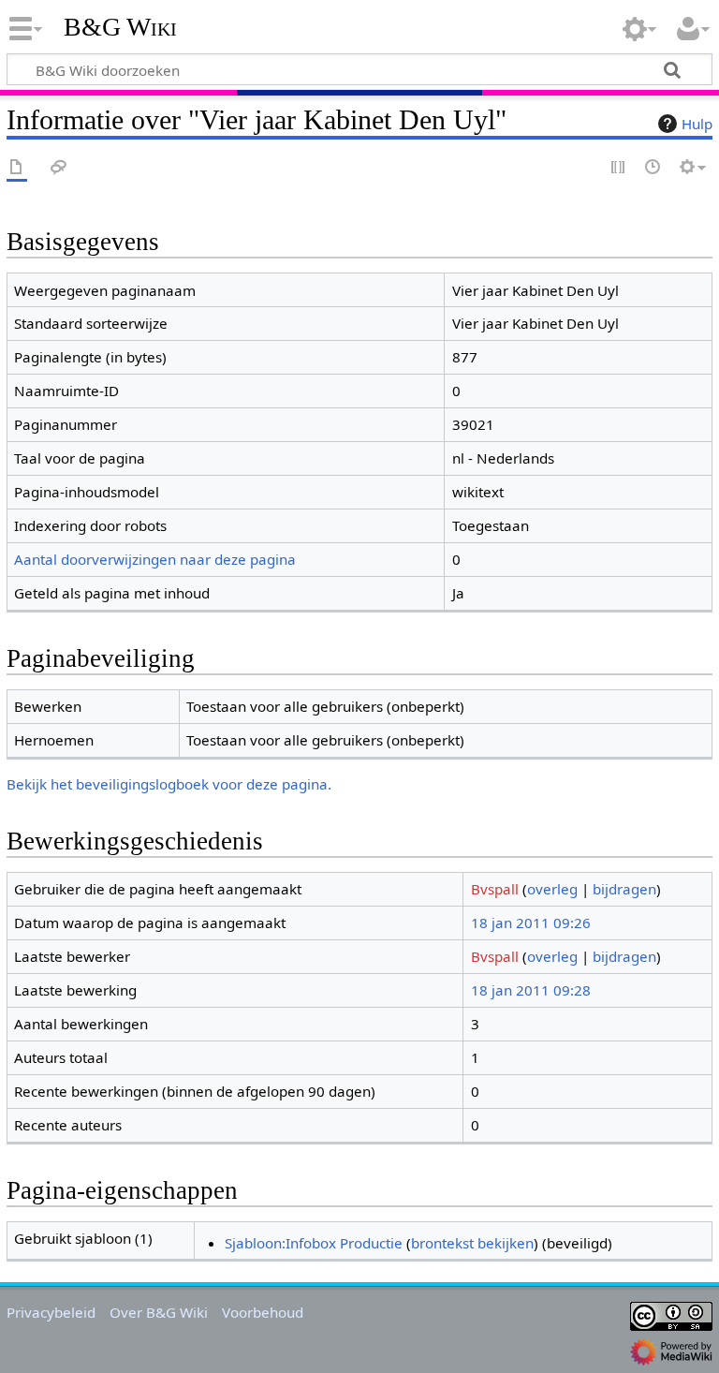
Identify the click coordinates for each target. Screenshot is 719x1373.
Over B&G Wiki (159, 1312)
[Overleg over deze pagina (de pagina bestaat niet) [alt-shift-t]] (59, 168)
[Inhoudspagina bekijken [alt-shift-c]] (17, 168)
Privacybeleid (51, 1312)
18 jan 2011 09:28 (531, 990)
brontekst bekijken (472, 1242)
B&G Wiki (120, 27)
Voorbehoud (262, 1312)
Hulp (697, 123)
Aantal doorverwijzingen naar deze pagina (155, 559)
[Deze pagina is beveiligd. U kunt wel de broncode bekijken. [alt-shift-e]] (619, 168)
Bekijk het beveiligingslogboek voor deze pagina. (169, 784)
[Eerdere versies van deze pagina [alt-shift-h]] (653, 168)
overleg (552, 888)
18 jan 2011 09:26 (531, 922)
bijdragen (624, 888)
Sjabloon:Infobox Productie (314, 1242)
